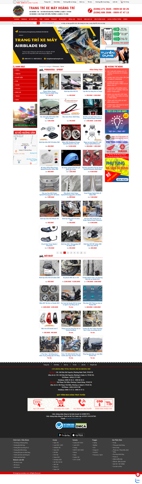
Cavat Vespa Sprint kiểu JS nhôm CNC (92, 194)
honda (16, 19)
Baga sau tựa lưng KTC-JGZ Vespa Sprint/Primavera (92, 143)
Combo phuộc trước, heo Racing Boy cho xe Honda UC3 (92, 278)
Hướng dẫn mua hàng (102, 2)
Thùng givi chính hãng (119, 445)
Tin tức (90, 2)
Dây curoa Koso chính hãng (70, 117)
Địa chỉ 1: (52, 372)
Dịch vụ (82, 2)
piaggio (54, 19)
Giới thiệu (57, 2)
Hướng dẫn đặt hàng (19, 445)
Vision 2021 (57, 457)
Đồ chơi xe (17, 465)
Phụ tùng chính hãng (118, 454)
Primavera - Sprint (98, 455)
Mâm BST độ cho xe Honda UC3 (49, 303)
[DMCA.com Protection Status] (81, 425)
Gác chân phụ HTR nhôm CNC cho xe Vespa (49, 117)
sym (41, 19)
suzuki (46, 19)
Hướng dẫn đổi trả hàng (20, 450)
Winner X (56, 467)
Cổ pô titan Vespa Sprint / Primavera (49, 244)
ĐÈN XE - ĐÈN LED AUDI (119, 461)
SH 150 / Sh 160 (58, 462)
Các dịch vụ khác (117, 466)
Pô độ (114, 442)
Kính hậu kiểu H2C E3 (71, 91)
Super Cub (56, 469)
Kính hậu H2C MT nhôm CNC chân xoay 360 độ (93, 244)
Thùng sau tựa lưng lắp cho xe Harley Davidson (70, 329)
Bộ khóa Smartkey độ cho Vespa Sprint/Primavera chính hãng (92, 168)
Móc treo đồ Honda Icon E (49, 328)
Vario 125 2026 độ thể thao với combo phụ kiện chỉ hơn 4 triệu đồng (71, 355)
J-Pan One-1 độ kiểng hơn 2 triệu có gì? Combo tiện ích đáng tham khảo (49, 355)
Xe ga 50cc (62, 19)
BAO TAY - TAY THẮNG (119, 464)
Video (125, 19)
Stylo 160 (56, 442)
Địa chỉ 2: (53, 382)
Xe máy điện (33, 19)
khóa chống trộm (114, 19)
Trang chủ (47, 2)
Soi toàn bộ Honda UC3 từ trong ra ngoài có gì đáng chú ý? (71, 304)
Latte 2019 (76, 445)
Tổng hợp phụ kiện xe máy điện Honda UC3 (92, 354)
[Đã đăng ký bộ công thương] (65, 425)
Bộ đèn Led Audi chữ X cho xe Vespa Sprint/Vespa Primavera (92, 117)
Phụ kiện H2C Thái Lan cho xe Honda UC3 (92, 304)
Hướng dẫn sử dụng (69, 2)
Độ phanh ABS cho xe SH (71, 278)
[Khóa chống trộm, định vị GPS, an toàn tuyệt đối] (96, 69)
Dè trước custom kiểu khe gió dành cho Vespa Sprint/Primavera (71, 169)
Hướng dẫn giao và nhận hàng (22, 452)
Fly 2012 (95, 452)
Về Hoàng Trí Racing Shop (21, 442)
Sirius (74, 455)
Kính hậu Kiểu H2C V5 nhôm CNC (71, 219)
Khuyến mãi (93, 365)
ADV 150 (56, 464)
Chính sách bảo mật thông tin (22, 455)
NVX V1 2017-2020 (78, 450)
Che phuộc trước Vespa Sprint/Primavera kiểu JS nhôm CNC (71, 194)
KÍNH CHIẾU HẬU (117, 459)
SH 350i (56, 452)
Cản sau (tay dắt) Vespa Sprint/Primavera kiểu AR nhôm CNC (49, 194)
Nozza (75, 452)
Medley (95, 445)
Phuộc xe (115, 457)
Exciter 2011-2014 (78, 442)
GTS (94, 447)
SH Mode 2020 (58, 459)
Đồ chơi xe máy (18, 462)
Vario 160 (56, 450)
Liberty (95, 442)
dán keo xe (88, 19)
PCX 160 (56, 455)
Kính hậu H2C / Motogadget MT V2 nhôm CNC (71, 244)
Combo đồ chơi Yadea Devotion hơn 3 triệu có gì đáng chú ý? (92, 329)
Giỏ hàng (126, 2)
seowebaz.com (24, 473)
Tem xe (79, 19)
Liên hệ (115, 2)
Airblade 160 (57, 447)
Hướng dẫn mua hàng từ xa (21, 447)
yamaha (24, 19)
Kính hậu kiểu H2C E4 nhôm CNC (49, 278)
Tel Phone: (65, 377)
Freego (75, 447)
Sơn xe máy (116, 447)
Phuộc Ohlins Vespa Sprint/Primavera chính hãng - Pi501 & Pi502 (49, 92)
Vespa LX (95, 450)
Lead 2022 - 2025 (58, 445)
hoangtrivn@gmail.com (73, 418)
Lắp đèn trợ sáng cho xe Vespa (92, 91)
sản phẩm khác (99, 19)
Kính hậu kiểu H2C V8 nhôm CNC (49, 142)
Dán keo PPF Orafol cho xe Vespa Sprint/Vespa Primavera (92, 219)
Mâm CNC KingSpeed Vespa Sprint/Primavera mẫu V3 (71, 143)
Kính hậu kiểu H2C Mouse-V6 (49, 219)
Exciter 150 (76, 457)
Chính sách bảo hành (19, 457)
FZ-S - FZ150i (76, 459)
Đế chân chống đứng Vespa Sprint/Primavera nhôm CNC (49, 168)
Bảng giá (72, 19)
